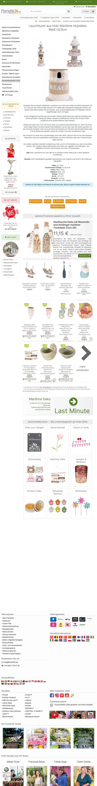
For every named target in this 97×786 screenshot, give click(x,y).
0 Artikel (86, 11)
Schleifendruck (7, 708)
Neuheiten (78, 18)
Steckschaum (7, 84)
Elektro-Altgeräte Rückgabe (12, 640)
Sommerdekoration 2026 (11, 81)
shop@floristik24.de (11, 662)
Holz (48, 201)
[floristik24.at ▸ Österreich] (52, 637)
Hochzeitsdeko (7, 56)
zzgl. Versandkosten (45, 387)
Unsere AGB (6, 623)
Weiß (83, 201)
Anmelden (91, 7)
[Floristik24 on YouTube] (67, 695)
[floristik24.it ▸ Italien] (52, 640)
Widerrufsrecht (7, 632)
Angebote (11, 139)
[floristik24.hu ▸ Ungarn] (88, 640)
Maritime (59, 201)
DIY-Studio (9, 95)
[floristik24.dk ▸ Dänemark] (65, 637)
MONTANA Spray (8, 706)
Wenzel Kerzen (7, 717)
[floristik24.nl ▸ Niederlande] (65, 640)
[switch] (6, 779)
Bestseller (66, 18)
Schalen (7, 121)
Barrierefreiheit (7, 643)
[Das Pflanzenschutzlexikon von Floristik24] (60, 738)
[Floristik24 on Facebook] (52, 695)
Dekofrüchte (6, 34)
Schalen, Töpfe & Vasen (10, 74)
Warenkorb (79, 7)
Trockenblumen (10, 112)
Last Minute (89, 18)
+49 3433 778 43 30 (11, 666)
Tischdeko (7, 269)
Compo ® (28, 695)
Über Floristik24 (8, 618)
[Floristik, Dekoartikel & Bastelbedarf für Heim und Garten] (12, 11)
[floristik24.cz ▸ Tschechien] (84, 640)
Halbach (28, 700)
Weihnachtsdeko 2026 (10, 91)
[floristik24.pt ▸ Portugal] (74, 637)
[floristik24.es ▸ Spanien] (70, 637)
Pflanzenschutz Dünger (10, 70)
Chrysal (5, 695)
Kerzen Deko (8, 259)
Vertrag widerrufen (9, 634)
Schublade (8, 127)
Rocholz (28, 706)
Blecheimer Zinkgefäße (10, 31)
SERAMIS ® (29, 708)
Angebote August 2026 (50, 18)
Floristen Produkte (9, 697)
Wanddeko (8, 266)
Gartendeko (8, 272)
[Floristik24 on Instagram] (57, 695)
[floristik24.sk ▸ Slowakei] (79, 640)
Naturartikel (6, 66)
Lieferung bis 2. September (37, 1)
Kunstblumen (9, 115)
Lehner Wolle (7, 703)
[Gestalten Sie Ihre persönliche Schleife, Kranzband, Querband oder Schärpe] (13, 738)
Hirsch (6, 124)
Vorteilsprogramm (8, 648)
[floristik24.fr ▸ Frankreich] (84, 637)
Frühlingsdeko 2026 (9, 49)
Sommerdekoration (44, 21)
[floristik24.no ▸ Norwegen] (61, 640)
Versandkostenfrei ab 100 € (13, 1)
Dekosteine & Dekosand (10, 38)
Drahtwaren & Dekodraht (11, 42)
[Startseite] (36, 21)
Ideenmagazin (9, 275)
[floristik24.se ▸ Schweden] (74, 640)
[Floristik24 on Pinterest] (62, 695)
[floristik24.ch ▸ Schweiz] (61, 637)
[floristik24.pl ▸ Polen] (70, 640)
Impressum (6, 621)
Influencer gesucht (9, 651)
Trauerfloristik (7, 88)
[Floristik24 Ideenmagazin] (72, 695)
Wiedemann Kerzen (32, 717)
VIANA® (28, 714)
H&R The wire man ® (10, 700)
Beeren (6, 130)
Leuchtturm (36, 201)
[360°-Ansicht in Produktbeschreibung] (91, 339)
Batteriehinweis (8, 637)
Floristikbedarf (7, 45)
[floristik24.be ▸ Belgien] (56, 637)
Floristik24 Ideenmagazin (11, 654)
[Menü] (9, 767)
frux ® (27, 697)
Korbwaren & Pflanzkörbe (11, 63)
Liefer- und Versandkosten (12, 645)
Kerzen (4, 59)
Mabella (28, 703)
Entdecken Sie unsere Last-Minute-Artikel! (10, 226)
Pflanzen (7, 118)
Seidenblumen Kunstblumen (11, 77)
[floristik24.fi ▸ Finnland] (79, 637)
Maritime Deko (56, 21)
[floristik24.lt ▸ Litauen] (56, 640)
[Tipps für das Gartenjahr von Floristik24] (37, 738)
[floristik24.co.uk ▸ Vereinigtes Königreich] (88, 637)
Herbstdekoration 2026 (29, 18)
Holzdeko (72, 201)
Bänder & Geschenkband (11, 27)
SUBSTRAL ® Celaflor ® (33, 711)
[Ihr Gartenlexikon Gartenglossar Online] (84, 738)
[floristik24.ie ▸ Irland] (93, 637)
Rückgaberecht (7, 629)
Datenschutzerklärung (10, 626)
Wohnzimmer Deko (11, 263)
